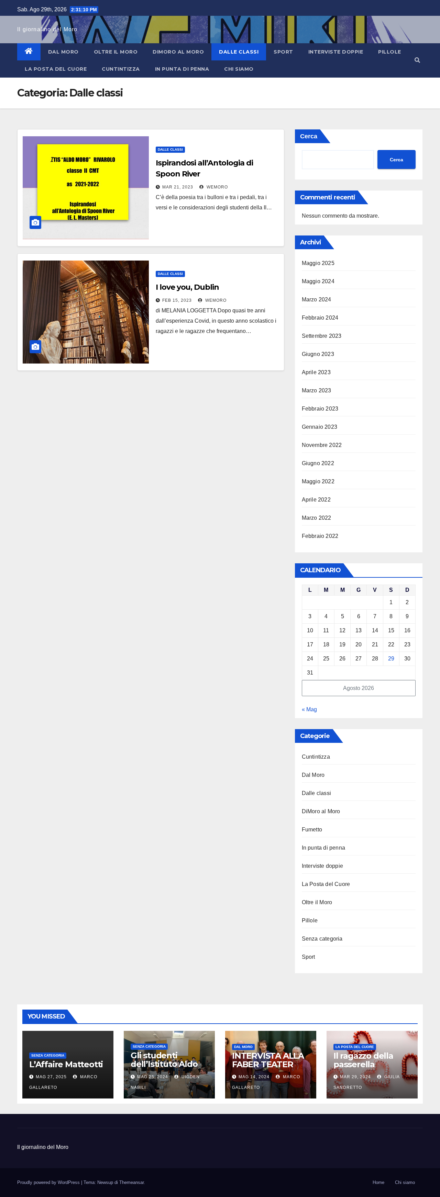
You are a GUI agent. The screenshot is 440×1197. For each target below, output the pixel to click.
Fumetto (312, 829)
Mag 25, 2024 (152, 1076)
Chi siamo (239, 69)
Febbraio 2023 (320, 409)
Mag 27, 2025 (51, 1076)
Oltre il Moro (116, 52)
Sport (283, 52)
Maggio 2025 (318, 263)
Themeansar (131, 1182)
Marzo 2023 (316, 390)
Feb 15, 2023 (177, 300)
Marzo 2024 (316, 299)
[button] (417, 60)
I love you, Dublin (187, 287)
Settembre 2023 (322, 336)
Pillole (389, 52)
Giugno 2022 (318, 463)
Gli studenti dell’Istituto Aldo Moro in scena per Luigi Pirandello (167, 1068)
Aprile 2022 (316, 500)
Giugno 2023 (318, 354)
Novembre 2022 (322, 445)
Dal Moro (63, 52)
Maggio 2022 (318, 481)
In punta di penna (182, 69)
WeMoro (216, 187)
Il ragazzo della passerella (363, 1060)
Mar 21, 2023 (177, 187)
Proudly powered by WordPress (49, 1182)
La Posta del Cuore (56, 69)
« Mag (309, 709)
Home (378, 1182)
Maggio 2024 (318, 281)
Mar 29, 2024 (355, 1076)
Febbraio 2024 (320, 318)
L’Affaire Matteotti (66, 1064)
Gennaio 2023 (319, 427)
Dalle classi (238, 52)
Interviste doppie (335, 52)
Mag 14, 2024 (254, 1076)
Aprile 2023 (316, 372)
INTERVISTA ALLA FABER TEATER (268, 1060)
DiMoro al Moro (178, 52)
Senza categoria (322, 939)
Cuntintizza (121, 69)
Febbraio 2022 (320, 536)
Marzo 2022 (316, 518)
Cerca (308, 136)
